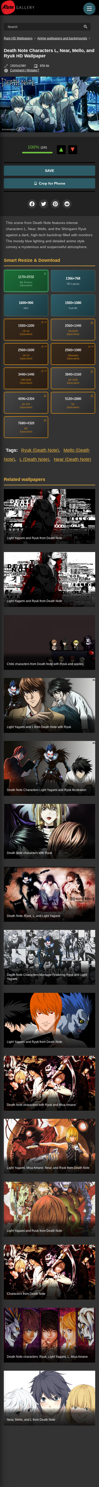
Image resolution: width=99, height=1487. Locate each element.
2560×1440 (73, 326)
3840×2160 (73, 374)
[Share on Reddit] (67, 203)
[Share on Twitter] (43, 203)
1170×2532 (26, 277)
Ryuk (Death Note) (40, 450)
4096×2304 (26, 399)
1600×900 (26, 303)
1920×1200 (26, 326)
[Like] (61, 149)
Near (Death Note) (72, 459)
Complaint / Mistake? (24, 70)
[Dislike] (72, 149)
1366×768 (73, 278)
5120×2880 (73, 399)
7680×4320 (26, 423)
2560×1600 (26, 350)
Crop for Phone (52, 183)
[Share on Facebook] (32, 203)
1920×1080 (73, 303)
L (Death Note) (34, 459)
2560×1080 (73, 350)
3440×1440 (26, 374)
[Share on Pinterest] (55, 203)
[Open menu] (89, 9)
